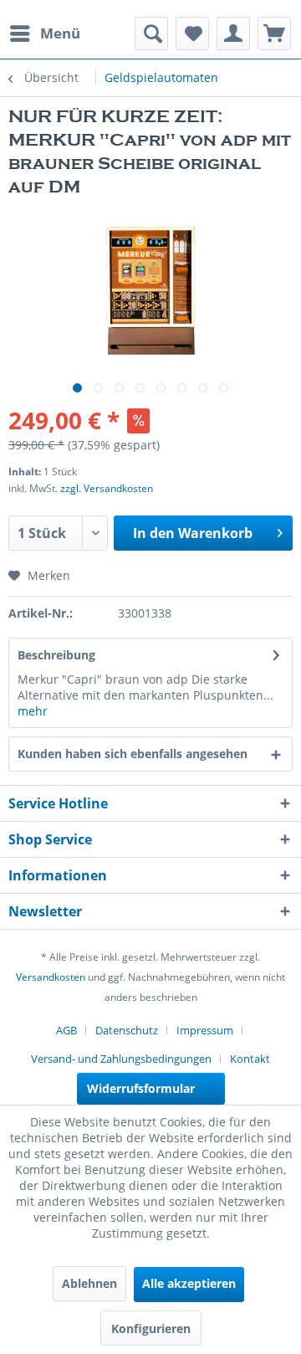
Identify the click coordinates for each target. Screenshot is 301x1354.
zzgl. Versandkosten (106, 488)
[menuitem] (44, 33)
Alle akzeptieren (189, 1283)
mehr (33, 711)
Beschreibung (56, 655)
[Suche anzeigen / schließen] (151, 33)
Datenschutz (126, 1030)
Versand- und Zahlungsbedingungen (121, 1058)
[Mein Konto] (233, 33)
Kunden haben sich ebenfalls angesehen (132, 754)
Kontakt (250, 1058)
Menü (60, 33)
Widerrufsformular (141, 1088)
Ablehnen (89, 1283)
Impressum (204, 1030)
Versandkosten (50, 977)
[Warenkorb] (274, 33)
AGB (66, 1030)
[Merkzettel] (192, 33)
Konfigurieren (151, 1328)
